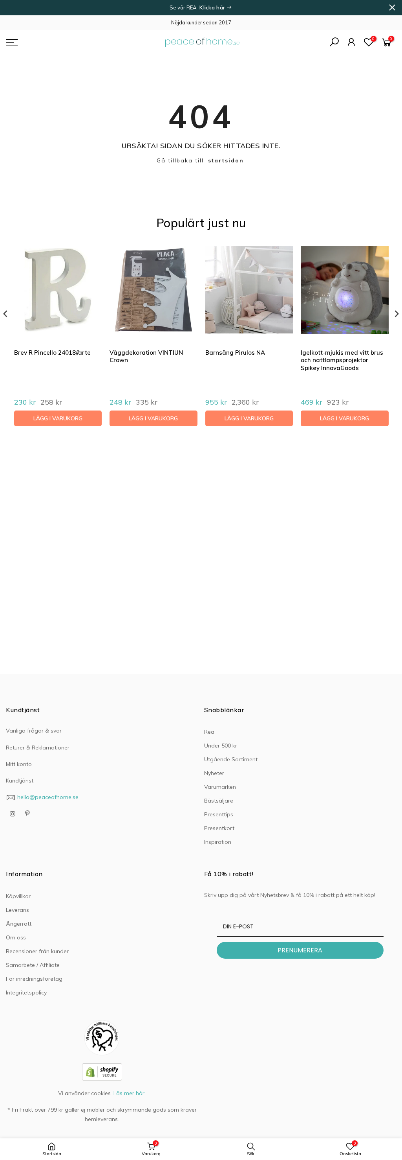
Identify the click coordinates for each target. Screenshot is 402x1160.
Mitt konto (19, 764)
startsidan (226, 160)
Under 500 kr (220, 745)
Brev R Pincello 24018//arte (52, 352)
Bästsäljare (218, 800)
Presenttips (218, 814)
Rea (209, 731)
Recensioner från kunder (37, 951)
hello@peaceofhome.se (48, 797)
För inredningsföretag (34, 978)
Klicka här (213, 7)
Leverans (17, 909)
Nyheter (214, 773)
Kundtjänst (19, 780)
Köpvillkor (18, 896)
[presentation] (5, 314)
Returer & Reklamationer (37, 747)
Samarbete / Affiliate (33, 965)
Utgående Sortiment (231, 759)
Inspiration (217, 841)
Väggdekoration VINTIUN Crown (146, 356)
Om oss (16, 937)
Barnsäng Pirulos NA (235, 352)
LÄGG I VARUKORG (57, 418)
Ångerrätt (18, 923)
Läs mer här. (129, 1093)
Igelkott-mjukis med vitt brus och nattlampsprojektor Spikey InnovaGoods (342, 360)
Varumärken (220, 786)
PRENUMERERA (300, 950)
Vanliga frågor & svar (34, 730)
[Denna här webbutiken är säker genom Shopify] (102, 1071)
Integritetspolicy (26, 992)
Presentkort (219, 828)
